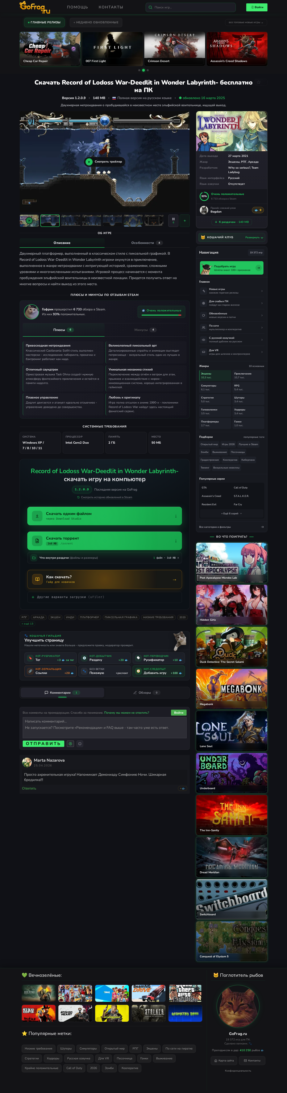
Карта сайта (226, 1061)
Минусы (144, 330)
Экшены (234, 162)
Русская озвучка (78, 1058)
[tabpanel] (105, 269)
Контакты (111, 7)
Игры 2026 (228, 444)
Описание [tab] (62, 243)
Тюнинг (205, 467)
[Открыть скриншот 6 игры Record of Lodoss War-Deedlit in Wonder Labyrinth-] (154, 220)
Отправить (43, 743)
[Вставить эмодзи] (79, 743)
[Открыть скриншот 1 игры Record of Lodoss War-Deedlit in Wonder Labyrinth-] (50, 220)
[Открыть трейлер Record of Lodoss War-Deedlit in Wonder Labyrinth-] (29, 220)
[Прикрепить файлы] (70, 744)
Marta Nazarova (49, 760)
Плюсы (62, 330)
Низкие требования (158, 617)
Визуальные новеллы (226, 467)
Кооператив (230, 460)
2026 (93, 1068)
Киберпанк (248, 460)
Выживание (219, 452)
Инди (70, 617)
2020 (182, 617)
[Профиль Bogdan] (204, 210)
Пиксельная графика (121, 617)
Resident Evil (209, 504)
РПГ (244, 162)
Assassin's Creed (211, 496)
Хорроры (53, 1058)
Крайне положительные (41, 1068)
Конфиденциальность (238, 1070)
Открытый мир (209, 444)
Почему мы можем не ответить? (126, 713)
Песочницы (238, 452)
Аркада (253, 162)
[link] (27, 762)
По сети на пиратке (179, 1049)
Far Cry (238, 504)
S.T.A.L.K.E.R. (241, 496)
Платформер (89, 617)
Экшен (55, 617)
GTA (204, 487)
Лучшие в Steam (248, 444)
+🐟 (182, 788)
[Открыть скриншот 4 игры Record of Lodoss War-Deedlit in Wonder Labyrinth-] (112, 220)
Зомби (204, 452)
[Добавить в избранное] (260, 82)
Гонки (144, 1058)
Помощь (77, 7)
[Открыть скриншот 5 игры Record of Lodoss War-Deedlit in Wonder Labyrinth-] (133, 220)
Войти (259, 7)
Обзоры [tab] (148, 693)
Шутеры (66, 1049)
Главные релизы (46, 22)
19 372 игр (256, 252)
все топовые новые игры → (246, 22)
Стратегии (32, 1058)
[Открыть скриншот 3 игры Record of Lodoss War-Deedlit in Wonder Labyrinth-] (91, 220)
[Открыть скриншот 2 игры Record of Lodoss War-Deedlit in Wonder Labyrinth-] (70, 220)
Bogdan (216, 212)
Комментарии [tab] (63, 693)
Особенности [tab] (145, 243)
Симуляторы (88, 1049)
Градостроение (210, 460)
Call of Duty (241, 487)
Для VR (103, 1058)
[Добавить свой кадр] (185, 220)
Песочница (124, 1058)
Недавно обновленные (97, 22)
